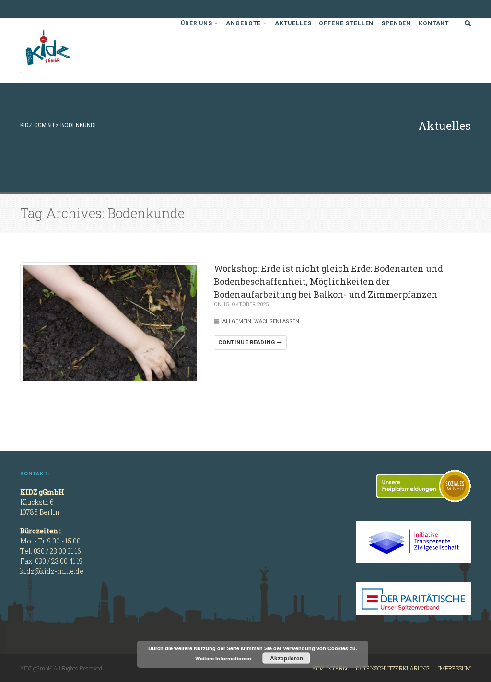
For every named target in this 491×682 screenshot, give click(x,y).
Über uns (196, 23)
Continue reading (247, 342)
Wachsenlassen (276, 321)
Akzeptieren (286, 658)
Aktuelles (293, 23)
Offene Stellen (346, 23)
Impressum (454, 668)
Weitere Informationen (223, 658)
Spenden (396, 23)
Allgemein (236, 321)
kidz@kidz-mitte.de (51, 571)
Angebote (243, 23)
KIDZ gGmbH (92, 50)
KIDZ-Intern (329, 668)
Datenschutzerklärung (393, 668)
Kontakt (434, 23)
